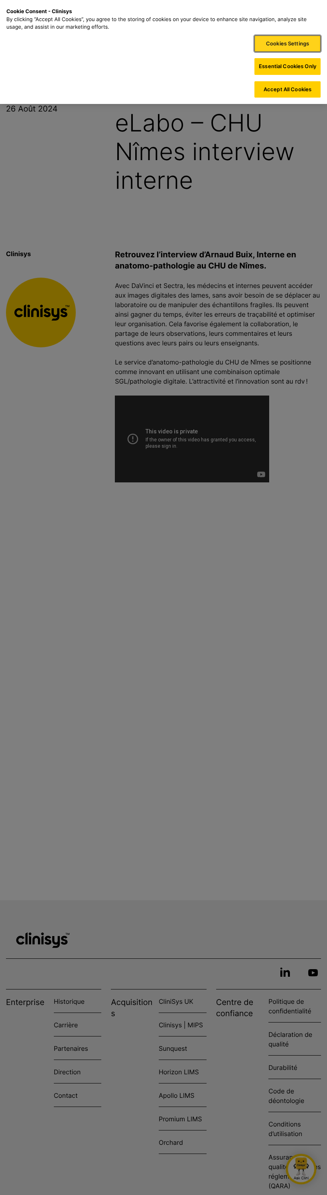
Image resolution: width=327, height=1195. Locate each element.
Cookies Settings (287, 43)
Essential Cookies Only (287, 66)
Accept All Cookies (287, 89)
